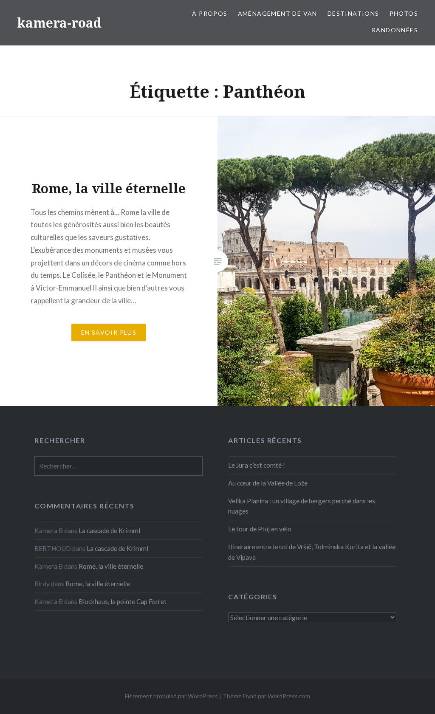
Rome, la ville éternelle (111, 566)
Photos (404, 13)
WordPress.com (289, 696)
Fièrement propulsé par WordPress (171, 696)
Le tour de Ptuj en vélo (259, 529)
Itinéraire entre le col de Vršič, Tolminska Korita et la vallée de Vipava (311, 552)
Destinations (353, 13)
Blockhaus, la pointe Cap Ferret (123, 601)
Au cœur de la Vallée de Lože (268, 483)
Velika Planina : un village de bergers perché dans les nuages (301, 506)
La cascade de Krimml (109, 530)
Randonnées (395, 30)
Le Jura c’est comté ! (256, 465)
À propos (209, 13)
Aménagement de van (277, 13)
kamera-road (59, 22)
